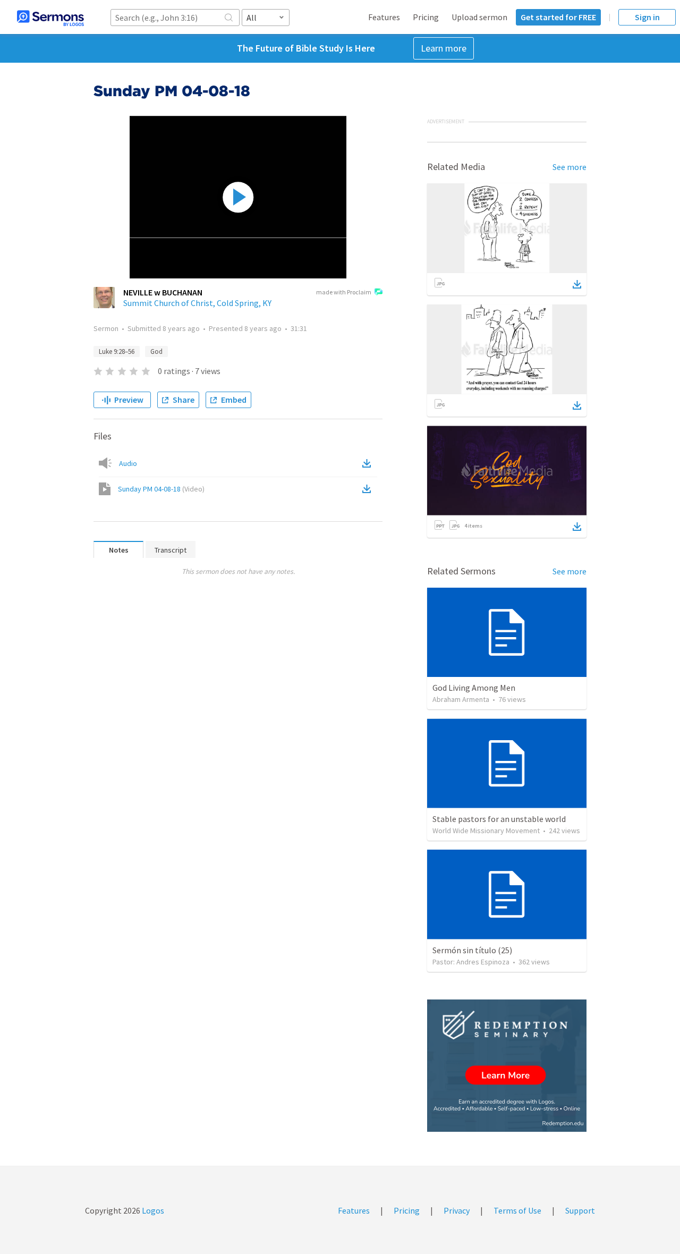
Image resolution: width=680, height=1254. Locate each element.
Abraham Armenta (460, 699)
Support (580, 1210)
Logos (152, 1210)
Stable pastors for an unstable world (499, 819)
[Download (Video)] (368, 489)
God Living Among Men (473, 687)
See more (569, 167)
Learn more (443, 48)
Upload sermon (479, 17)
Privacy (457, 1210)
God (156, 351)
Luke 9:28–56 (116, 351)
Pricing (426, 17)
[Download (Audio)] (368, 463)
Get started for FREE (558, 17)
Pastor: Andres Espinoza (470, 962)
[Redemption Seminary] (506, 1065)
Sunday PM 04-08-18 (161, 489)
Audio (128, 463)
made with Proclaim (343, 292)
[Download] (577, 284)
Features (384, 17)
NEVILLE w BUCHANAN (162, 292)
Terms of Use (517, 1210)
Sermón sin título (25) (472, 950)
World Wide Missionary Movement (486, 830)
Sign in (647, 17)
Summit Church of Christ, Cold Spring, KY (197, 303)
